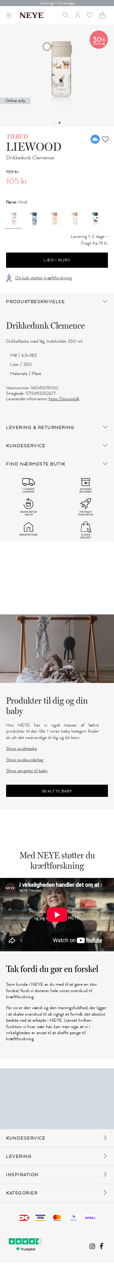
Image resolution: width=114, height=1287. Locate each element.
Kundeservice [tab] (25, 445)
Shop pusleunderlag (24, 759)
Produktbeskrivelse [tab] (35, 301)
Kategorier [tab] (22, 1193)
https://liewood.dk (64, 398)
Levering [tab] (19, 1156)
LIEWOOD (33, 146)
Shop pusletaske (21, 748)
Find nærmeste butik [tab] (35, 464)
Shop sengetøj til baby (27, 770)
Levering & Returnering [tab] (40, 427)
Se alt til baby (57, 791)
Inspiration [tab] (22, 1174)
